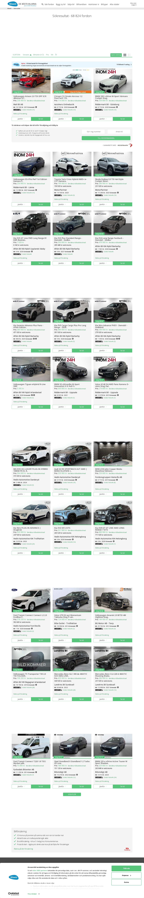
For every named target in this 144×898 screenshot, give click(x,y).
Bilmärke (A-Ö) (38, 55)
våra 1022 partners (40, 870)
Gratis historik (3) (110, 398)
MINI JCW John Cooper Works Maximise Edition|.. (108, 470)
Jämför (20, 119)
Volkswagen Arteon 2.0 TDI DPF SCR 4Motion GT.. (29, 97)
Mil (52, 55)
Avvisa (126, 882)
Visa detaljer (32, 894)
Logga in (134, 5)
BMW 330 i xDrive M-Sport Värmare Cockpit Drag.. (111, 97)
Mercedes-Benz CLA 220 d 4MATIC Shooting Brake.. (111, 675)
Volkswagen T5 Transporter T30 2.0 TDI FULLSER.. (29, 675)
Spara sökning (116, 55)
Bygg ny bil (61, 4)
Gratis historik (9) (69, 195)
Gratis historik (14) (69, 110)
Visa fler (72, 794)
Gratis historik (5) (69, 341)
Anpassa (125, 875)
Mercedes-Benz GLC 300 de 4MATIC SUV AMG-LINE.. (70, 675)
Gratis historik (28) (28, 687)
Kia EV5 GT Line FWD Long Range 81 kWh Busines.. (30, 239)
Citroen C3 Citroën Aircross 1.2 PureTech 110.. (68, 97)
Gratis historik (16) (110, 110)
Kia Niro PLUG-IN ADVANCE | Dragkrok (27, 529)
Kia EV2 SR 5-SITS (62, 528)
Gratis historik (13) (28, 193)
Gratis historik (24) (110, 777)
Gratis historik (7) (110, 544)
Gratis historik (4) (110, 629)
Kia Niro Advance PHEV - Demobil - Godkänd (111, 326)
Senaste (26, 55)
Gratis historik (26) (69, 690)
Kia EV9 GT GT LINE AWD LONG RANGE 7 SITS (109, 529)
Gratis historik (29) (28, 544)
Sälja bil (71, 4)
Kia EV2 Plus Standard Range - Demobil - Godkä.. (68, 239)
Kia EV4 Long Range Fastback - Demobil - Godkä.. (109, 239)
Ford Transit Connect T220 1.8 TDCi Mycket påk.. (29, 762)
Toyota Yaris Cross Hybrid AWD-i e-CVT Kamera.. (70, 180)
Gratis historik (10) (110, 195)
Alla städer (114, 4)
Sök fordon (49, 4)
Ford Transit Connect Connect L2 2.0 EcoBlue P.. (30, 616)
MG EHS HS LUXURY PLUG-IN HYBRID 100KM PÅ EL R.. (30, 470)
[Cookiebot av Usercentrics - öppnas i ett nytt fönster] (13, 893)
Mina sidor (133, 3)
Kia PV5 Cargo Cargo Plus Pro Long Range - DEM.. (70, 326)
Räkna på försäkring (20, 114)
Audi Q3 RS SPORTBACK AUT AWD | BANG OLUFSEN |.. (70, 470)
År (56, 55)
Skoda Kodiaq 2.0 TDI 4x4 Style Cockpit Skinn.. (109, 180)
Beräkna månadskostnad (36, 101)
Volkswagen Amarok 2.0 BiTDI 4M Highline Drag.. (110, 616)
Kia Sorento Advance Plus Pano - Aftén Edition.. (28, 326)
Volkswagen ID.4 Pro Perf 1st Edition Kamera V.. (30, 180)
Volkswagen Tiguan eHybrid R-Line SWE (29, 385)
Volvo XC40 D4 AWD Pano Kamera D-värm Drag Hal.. (112, 385)
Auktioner (93, 4)
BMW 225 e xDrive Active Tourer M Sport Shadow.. (111, 762)
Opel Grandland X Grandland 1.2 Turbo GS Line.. (72, 762)
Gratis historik (27, 254)
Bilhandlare (81, 4)
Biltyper (104, 4)
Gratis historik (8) (110, 482)
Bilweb (9, 8)
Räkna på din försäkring (23, 849)
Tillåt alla (126, 868)
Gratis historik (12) (110, 690)
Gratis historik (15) (28, 110)
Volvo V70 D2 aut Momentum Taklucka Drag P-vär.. (67, 616)
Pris (47, 55)
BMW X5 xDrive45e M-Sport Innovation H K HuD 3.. (67, 385)
